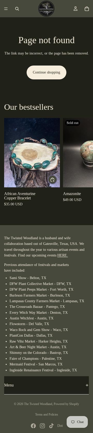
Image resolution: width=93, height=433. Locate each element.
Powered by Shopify (66, 404)
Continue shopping (46, 72)
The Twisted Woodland (38, 404)
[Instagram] (42, 426)
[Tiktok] (51, 426)
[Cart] (86, 8)
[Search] (17, 8)
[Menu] (6, 9)
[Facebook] (33, 426)
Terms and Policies (46, 414)
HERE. (62, 255)
